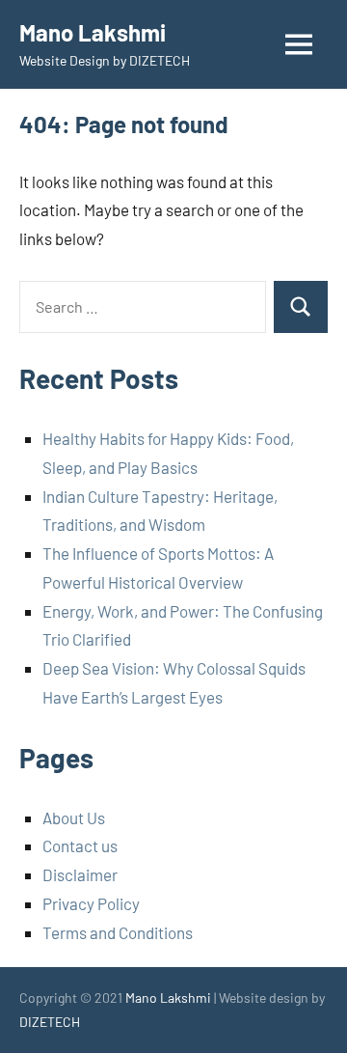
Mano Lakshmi (92, 32)
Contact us (80, 845)
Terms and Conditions (117, 932)
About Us (73, 817)
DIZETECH (49, 1021)
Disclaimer (80, 874)
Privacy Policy (91, 903)
